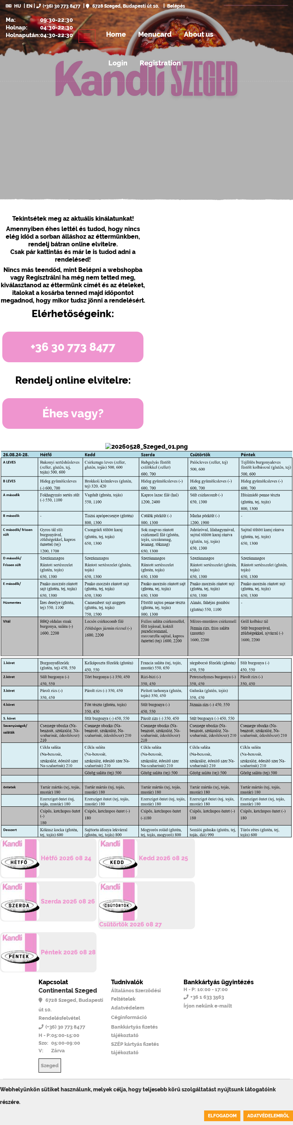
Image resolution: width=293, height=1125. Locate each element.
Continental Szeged (68, 990)
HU (17, 6)
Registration (160, 63)
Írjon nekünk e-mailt (208, 1006)
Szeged (50, 1065)
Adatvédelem (127, 1008)
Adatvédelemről (268, 1115)
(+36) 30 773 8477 (61, 6)
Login (117, 63)
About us (198, 34)
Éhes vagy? (73, 413)
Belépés (175, 6)
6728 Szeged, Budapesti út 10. (125, 6)
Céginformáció (129, 1017)
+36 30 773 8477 (73, 346)
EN (29, 6)
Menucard (155, 34)
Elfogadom (222, 1115)
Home (116, 34)
